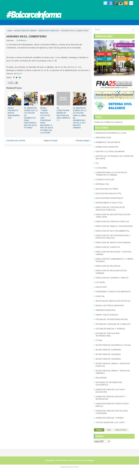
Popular (99, 430)
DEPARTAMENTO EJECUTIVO (109, 203)
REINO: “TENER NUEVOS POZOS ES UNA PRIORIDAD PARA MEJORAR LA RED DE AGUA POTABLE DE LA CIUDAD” (46, 120)
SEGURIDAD (101, 378)
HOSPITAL (100, 296)
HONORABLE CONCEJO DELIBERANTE (113, 291)
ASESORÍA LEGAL (103, 137)
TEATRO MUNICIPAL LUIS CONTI (110, 422)
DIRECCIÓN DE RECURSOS (108, 266)
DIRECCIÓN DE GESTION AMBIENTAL (112, 231)
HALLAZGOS (101, 287)
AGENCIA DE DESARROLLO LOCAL (111, 133)
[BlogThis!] (11, 82)
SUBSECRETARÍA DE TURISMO (110, 418)
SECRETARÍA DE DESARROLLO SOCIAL (113, 345)
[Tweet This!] (16, 77)
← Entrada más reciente (14, 140)
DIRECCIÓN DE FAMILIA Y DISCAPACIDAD (114, 226)
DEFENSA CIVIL (102, 184)
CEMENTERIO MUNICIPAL (107, 147)
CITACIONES (101, 168)
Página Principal (50, 140)
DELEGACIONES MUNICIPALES (109, 198)
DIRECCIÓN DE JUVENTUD (108, 247)
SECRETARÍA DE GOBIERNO (108, 350)
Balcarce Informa (68, 460)
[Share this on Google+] (20, 77)
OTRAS (99, 340)
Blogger (90, 460)
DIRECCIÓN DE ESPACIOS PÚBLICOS (112, 221)
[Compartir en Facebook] (16, 82)
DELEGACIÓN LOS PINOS (107, 189)
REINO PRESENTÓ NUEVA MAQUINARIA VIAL (13, 113)
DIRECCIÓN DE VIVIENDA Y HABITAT (112, 278)
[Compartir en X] (14, 82)
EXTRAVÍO (100, 282)
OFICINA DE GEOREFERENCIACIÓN (112, 319)
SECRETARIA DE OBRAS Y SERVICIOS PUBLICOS (36, 31)
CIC (97, 163)
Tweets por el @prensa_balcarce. (108, 122)
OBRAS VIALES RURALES (107, 315)
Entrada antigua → (84, 140)
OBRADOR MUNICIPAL (106, 310)
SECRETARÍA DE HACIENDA (108, 359)
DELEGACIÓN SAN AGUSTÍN (108, 193)
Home (9, 31)
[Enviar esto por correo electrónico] (9, 82)
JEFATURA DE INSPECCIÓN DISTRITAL (113, 301)
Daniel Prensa (73, 467)
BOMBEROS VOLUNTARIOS (108, 142)
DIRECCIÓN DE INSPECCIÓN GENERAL (113, 242)
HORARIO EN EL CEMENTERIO (26, 36)
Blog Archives (121, 430)
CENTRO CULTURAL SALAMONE (110, 151)
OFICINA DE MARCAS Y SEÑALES (110, 329)
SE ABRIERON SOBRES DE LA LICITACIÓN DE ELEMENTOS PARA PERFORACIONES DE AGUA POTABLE (30, 118)
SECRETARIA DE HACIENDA (108, 354)
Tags (109, 430)
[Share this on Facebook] (14, 77)
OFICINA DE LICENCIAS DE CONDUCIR (113, 324)
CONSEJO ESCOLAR (105, 179)
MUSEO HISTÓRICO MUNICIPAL (110, 305)
